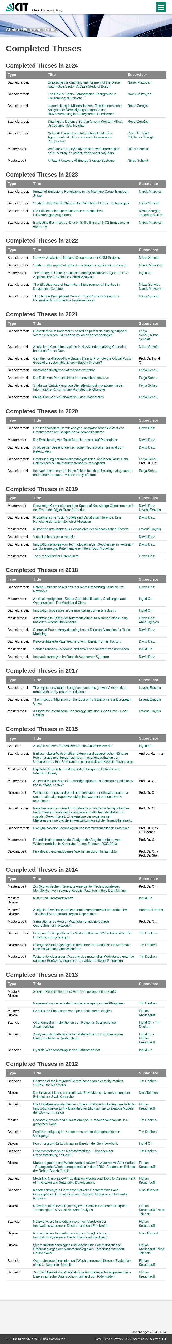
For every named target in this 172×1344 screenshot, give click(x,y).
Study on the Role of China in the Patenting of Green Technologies (81, 203)
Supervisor (137, 75)
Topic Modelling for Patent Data (55, 556)
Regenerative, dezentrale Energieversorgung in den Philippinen (79, 1003)
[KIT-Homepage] (17, 6)
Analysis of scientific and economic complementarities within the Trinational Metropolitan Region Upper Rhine (80, 912)
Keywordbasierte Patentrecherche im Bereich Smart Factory (77, 641)
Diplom (13, 1092)
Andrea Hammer (151, 910)
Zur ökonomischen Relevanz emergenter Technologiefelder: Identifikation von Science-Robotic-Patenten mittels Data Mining (79, 888)
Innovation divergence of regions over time (64, 370)
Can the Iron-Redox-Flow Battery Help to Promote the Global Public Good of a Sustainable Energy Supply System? (82, 360)
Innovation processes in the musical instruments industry (74, 610)
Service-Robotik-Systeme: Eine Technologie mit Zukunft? (74, 991)
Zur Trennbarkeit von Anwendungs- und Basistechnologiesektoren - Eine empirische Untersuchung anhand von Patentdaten (82, 1274)
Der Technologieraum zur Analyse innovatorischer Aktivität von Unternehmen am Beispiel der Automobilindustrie (78, 430)
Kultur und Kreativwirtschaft (53, 898)
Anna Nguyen (149, 622)
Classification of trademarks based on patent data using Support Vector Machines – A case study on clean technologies (79, 333)
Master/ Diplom (13, 900)
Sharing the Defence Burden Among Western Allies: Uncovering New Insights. (85, 123)
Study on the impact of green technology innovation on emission (79, 265)
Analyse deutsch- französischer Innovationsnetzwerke (72, 746)
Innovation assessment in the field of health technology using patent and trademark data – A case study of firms (82, 473)
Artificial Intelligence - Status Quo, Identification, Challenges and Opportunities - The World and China (79, 601)
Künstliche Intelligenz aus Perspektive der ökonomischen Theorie (80, 529)
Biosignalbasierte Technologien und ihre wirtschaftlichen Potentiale (81, 828)
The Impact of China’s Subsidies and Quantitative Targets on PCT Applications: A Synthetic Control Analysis (81, 275)
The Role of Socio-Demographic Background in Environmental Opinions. (82, 96)
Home (98, 1339)
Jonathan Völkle (150, 215)
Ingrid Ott (145, 273)
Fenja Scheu (143, 333)
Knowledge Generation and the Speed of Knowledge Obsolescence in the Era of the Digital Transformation (83, 508)
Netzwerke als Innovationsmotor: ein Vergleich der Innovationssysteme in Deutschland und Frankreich (70, 1223)
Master (13, 1120)
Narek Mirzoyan (139, 82)
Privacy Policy (122, 1339)
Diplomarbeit (17, 792)
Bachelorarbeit (18, 82)
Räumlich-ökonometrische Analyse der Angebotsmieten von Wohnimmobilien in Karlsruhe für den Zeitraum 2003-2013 (76, 842)
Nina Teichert (148, 1092)
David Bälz (147, 428)
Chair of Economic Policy (47, 10)
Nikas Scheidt (138, 149)
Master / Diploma (14, 912)
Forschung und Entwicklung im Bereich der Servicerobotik (75, 1143)
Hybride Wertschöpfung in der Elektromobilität (66, 1050)
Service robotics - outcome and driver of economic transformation (81, 649)
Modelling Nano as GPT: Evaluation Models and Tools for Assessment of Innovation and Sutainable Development (84, 1180)
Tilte (52, 75)
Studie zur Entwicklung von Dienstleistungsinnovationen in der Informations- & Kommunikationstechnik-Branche (78, 387)
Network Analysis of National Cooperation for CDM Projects (76, 257)
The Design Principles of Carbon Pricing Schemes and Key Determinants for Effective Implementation (76, 298)
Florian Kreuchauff (147, 1013)
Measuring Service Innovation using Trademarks (68, 397)
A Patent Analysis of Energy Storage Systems (81, 160)
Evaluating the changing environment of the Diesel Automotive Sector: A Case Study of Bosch (84, 84)
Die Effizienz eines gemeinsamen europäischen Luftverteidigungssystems (68, 213)
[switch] (142, 7)
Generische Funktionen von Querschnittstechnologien (72, 1011)
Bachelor (14, 746)
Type (12, 75)
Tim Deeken (148, 933)
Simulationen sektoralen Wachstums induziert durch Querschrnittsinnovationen (71, 923)
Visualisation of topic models (54, 537)
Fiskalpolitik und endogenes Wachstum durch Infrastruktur (75, 851)
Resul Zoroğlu (138, 106)
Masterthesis (17, 649)
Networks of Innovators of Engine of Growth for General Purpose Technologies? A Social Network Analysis (80, 1208)
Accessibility (140, 1339)
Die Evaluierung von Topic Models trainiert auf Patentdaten (75, 440)
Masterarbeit (17, 149)
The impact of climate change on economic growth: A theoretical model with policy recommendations (79, 690)
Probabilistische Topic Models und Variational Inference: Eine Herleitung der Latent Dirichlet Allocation (77, 519)
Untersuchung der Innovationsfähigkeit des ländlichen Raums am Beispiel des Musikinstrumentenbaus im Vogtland (80, 461)
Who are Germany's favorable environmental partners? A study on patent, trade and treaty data (84, 151)
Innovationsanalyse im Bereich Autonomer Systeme (71, 657)
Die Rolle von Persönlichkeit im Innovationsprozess (70, 378)
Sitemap (155, 1339)
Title (37, 323)
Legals (108, 1339)
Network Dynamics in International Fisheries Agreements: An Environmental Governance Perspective (80, 137)
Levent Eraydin (150, 510)
